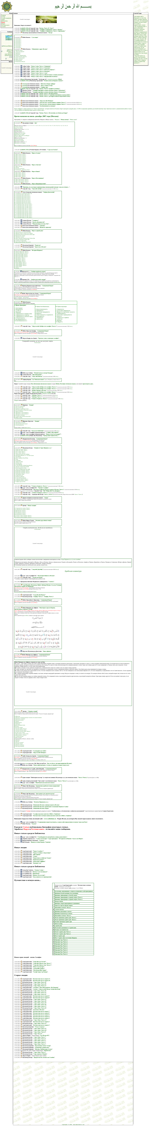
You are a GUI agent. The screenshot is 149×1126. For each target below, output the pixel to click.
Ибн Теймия (36, 854)
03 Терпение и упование (20, 718)
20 (57, 125)
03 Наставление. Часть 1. (20, 510)
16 (50, 125)
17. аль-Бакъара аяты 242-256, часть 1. (23, 213)
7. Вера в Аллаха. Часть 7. (20, 161)
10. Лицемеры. (18, 460)
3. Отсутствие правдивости (42, 312)
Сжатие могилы (59, 909)
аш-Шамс (26, 615)
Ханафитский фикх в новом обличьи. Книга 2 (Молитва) (49, 90)
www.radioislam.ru (50, 819)
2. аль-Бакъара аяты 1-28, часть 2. (22, 194)
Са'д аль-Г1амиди (56, 585)
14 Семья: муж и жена (20, 732)
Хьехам (34, 823)
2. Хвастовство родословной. (21, 423)
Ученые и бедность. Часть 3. (39, 398)
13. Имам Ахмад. (18, 266)
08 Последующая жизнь (20, 725)
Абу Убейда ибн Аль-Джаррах (51, 491)
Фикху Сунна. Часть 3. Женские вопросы (42, 69)
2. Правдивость (39, 310)
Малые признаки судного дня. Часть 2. (65, 919)
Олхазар (24, 83)
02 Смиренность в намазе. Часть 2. (22, 509)
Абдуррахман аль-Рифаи (20, 133)
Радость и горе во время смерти (63, 905)
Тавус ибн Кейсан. (37, 376)
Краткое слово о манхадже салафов (48, 338)
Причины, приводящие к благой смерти (66, 895)
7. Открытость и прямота (62, 317)
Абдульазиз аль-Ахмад (19, 134)
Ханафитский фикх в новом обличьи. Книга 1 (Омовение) (49, 92)
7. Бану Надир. (18, 456)
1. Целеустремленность (41, 309)
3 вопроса (35, 220)
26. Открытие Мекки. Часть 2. (21, 480)
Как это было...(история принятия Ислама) (59, 763)
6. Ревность (59, 316)
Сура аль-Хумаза (52, 149)
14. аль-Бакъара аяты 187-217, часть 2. (23, 209)
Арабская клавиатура (73, 571)
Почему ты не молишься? (40, 871)
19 (56, 125)
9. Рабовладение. (18, 60)
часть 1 (46, 494)
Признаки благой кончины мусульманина (66, 893)
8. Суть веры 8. (18, 47)
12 (43, 125)
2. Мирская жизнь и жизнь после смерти (24, 233)
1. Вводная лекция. (19, 50)
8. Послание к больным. (20, 415)
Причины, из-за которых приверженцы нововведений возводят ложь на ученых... (46, 187)
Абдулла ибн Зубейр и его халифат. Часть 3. (44, 387)
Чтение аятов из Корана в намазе (53, 80)
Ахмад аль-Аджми (19, 128)
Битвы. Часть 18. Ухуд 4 (46, 28)
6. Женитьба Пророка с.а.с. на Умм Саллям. (24, 455)
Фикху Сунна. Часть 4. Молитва (40, 71)
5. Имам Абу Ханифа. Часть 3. (21, 256)
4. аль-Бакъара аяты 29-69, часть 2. (23, 197)
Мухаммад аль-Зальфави (20, 143)
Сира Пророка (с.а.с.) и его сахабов (70, 559)
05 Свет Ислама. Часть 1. (20, 513)
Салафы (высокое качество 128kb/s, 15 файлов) (46, 814)
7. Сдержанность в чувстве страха (24, 316)
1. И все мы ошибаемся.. (20, 406)
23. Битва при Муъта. (19, 476)
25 (67, 125)
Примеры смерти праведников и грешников (67, 903)
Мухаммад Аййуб (36, 585)
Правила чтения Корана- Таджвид (40, 842)
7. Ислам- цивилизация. (20, 57)
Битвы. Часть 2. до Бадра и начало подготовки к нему (55, 96)
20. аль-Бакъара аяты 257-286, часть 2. (23, 217)
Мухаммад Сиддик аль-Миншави (24, 586)
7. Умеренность (39, 317)
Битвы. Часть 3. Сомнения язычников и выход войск (55, 95)
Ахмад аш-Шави (18, 136)
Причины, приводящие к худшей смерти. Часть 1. (69, 897)
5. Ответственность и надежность (44, 314)
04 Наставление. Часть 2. (20, 511)
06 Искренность (18, 722)
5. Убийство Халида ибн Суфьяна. (22, 454)
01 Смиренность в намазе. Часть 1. (22, 508)
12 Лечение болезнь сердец (20, 730)
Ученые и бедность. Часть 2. (39, 486)
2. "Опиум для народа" (19, 51)
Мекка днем (73, 119)
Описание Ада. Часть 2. (61, 942)
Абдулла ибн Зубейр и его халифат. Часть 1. (44, 392)
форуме (21, 591)
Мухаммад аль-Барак (19, 140)
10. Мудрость (59, 321)
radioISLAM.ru (25, 28)
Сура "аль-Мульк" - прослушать (22, 297)
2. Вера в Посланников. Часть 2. (22, 180)
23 (63, 125)
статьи (26, 491)
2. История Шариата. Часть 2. (22, 252)
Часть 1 (76, 494)
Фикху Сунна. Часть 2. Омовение (40, 68)
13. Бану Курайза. (18, 464)
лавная (4, 15)
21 (59, 125)
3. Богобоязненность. (19, 425)
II (35, 306)
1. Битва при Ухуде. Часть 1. (21, 449)
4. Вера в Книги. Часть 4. (20, 176)
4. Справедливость (60, 313)
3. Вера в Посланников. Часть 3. (22, 182)
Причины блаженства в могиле (63, 913)
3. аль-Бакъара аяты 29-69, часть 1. (23, 196)
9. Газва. (16, 459)
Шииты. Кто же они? (39, 875)
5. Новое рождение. (19, 411)
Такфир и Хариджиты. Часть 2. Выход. (51, 29)
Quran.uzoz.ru (27, 427)
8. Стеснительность (20, 318)
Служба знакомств (6, 18)
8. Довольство (39, 319)
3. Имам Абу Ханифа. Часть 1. (21, 254)
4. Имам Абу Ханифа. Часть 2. (21, 255)
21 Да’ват (17, 741)
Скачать (51, 581)
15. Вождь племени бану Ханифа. (22, 466)
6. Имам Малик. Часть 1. (20, 257)
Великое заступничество (61, 929)
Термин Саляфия (43, 487)
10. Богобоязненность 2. (21, 320)
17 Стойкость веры (19, 736)
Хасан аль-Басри (37, 577)
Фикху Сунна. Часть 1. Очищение (40, 66)
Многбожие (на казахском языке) (45, 782)
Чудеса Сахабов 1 (38, 851)
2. (15, 309)
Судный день (58, 925)
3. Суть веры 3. (18, 41)
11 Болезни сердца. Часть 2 (21, 728)
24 (65, 125)
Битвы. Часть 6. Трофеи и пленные (49, 88)
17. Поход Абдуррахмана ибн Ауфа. (22, 469)
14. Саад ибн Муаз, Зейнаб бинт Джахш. (24, 465)
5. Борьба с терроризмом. (20, 55)
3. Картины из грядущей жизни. (22, 408)
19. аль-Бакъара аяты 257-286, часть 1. (23, 216)
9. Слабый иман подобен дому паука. (23, 416)
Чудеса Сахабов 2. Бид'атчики (41, 853)
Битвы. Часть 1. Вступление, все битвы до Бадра (53, 113)
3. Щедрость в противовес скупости (65, 312)
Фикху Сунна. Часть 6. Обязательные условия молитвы (47, 74)
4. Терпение (18, 312)
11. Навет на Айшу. (19, 461)
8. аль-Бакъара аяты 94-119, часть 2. (23, 202)
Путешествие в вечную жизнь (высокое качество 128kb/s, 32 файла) (52, 815)
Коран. (34, 591)
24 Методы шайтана (19, 745)
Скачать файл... (37, 342)
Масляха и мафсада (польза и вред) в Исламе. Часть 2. (49, 489)
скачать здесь (57, 282)
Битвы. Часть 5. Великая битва (48, 93)
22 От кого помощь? (19, 742)
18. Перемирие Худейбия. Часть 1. (22, 470)
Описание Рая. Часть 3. (61, 950)
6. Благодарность (39, 316)
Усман (35, 856)
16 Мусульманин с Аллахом (20, 735)
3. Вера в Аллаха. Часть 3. (20, 156)
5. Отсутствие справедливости (64, 314)
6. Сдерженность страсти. (21, 56)
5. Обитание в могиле (19, 237)
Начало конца (58, 923)
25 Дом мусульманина (19, 746)
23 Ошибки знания (19, 743)
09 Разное (17, 726)
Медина (57, 119)
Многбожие (36, 873)
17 (52, 125)
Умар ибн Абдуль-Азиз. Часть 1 (42, 963)
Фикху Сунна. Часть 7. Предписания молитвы (44, 76)
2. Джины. (17, 167)
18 (54, 125)
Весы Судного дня (60, 935)
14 (46, 125)
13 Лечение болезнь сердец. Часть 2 (22, 731)
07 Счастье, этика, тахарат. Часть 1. (23, 515)
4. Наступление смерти (20, 235)
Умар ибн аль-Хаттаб (39, 961)
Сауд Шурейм (26, 585)
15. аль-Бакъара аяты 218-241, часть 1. (23, 211)
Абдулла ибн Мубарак (39, 752)
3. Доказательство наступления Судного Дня (24, 234)
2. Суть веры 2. (18, 40)
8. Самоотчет (59, 319)
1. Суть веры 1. (18, 38)
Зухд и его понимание (38, 430)
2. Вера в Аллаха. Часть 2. (20, 155)
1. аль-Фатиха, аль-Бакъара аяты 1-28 (23, 193)
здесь (80, 102)
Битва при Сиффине (39, 861)
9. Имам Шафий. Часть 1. (20, 261)
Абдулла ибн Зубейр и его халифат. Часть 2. (44, 388)
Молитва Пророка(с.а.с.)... (41, 802)
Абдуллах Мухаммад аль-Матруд (22, 135)
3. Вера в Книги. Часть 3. (20, 175)
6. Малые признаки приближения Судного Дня (25, 238)
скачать (57, 79)
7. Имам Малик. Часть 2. (20, 259)
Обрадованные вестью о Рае (40, 223)
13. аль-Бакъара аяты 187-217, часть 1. (23, 208)
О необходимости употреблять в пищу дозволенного (52, 837)
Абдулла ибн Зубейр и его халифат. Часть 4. (44, 326)
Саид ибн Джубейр (37, 569)
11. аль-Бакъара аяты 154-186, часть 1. (23, 206)
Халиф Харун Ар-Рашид (40, 972)
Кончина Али (37, 863)
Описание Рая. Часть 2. (61, 948)
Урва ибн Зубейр (36, 188)
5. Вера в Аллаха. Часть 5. (20, 159)
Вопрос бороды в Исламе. (39, 390)
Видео (22, 79)
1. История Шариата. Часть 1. (22, 251)
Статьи (3, 16)
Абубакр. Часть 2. (37, 395)
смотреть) (50, 79)
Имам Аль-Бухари (38, 966)
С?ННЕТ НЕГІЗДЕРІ (52, 432)
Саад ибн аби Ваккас (39, 594)
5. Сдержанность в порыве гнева (23, 313)
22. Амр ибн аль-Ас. (19, 475)
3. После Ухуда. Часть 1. (20, 451)
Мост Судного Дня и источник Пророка (66, 938)
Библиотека (4, 21)
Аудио (3, 19)
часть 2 (51, 494)
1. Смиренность (60, 309)
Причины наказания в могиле (63, 911)
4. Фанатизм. (17, 54)
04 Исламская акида (19, 720)
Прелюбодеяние (37, 374)
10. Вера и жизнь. (18, 417)
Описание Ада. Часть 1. (61, 940)
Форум (3, 23)
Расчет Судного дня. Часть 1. (63, 931)
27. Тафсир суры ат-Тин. (20, 481)
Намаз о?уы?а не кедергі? (53, 434)
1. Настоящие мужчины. (20, 422)
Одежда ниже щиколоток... (50, 435)
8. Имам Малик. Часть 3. (20, 260)
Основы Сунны (39, 870)
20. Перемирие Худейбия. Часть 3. (22, 472)
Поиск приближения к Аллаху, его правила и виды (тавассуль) (51, 765)
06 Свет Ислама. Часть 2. (20, 514)
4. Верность (38, 313)
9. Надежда (58, 320)
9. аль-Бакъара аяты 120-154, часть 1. (23, 203)
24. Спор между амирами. (20, 477)
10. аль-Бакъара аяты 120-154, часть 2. (23, 204)
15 (48, 125)
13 (44, 125)
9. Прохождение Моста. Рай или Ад (22, 242)
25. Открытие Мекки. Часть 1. (21, 479)
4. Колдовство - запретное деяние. (22, 169)
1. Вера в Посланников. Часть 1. (22, 179)
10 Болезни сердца (19, 727)
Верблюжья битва (38, 859)
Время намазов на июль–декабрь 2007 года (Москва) (36, 116)
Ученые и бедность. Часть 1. (40, 492)
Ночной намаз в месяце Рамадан (43, 373)
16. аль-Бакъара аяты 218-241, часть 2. (23, 212)
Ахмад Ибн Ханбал (38, 968)
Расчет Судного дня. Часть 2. (63, 933)
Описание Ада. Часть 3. (61, 944)
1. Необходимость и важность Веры (23, 232)
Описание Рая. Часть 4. (61, 952)
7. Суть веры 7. (18, 46)
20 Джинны (17, 740)
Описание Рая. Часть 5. (61, 954)
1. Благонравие (19, 308)
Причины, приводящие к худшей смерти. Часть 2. (69, 899)
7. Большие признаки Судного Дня (22, 239)
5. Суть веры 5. (18, 43)
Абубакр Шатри (18, 130)
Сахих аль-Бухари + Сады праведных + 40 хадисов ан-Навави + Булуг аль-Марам (59, 838)
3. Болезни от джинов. (20, 168)
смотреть (44, 393)
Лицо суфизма (47, 651)
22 (61, 125)
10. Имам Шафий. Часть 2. (21, 262)
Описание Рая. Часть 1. (61, 946)
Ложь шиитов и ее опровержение (42, 877)
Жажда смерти (59, 901)
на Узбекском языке (38, 379)
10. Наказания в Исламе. (20, 61)
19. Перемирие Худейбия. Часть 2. (22, 471)
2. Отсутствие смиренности (63, 310)
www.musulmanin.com (78, 1124)
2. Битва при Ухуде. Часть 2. (21, 450)
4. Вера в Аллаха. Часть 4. (20, 158)
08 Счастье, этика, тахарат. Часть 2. (23, 516)
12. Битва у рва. (18, 462)
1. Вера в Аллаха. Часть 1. (20, 154)
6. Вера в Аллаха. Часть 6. (20, 160)
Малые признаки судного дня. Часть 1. (65, 917)
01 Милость (17, 716)
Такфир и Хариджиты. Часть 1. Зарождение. (52, 31)
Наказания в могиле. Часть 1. (63, 907)
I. (15, 305)
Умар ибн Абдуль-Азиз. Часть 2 (42, 965)
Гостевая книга (5, 25)
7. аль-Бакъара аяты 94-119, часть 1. (23, 201)
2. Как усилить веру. (19, 407)
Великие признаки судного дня (63, 921)
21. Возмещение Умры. (19, 474)
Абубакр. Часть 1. (37, 397)
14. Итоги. (17, 267)
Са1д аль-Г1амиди (19, 126)
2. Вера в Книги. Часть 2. (20, 174)
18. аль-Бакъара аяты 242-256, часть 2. (23, 214)
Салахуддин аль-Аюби (39, 750)
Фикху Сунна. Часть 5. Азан (39, 73)
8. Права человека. (19, 59)
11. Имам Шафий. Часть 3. (21, 264)
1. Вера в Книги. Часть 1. (20, 172)
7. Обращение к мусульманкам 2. (22, 413)
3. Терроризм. (18, 52)
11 (41, 125)
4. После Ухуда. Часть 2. (20, 453)
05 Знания (17, 721)
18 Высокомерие (18, 737)
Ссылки (3, 26)
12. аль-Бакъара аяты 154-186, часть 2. (23, 207)
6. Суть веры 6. (18, 45)
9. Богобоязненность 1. (21, 319)
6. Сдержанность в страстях (22, 315)
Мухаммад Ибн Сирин (39, 970)
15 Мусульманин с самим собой (21, 733)
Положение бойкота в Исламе (46, 575)
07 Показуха (17, 723)
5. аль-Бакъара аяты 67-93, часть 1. (23, 198)
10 (39, 125)
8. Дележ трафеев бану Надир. (21, 458)
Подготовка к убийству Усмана (42, 858)
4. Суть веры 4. (18, 42)
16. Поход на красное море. (21, 467)
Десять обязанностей (38, 222)
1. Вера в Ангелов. (18, 166)
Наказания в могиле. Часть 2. (63, 915)
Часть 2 (80, 494)
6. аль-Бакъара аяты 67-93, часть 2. (23, 199)
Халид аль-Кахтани (19, 139)
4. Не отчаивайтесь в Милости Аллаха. (23, 410)
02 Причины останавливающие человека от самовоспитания (28, 717)
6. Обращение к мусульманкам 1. (22, 412)
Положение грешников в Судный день (65, 927)
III (56, 306)
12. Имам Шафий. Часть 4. (21, 265)
